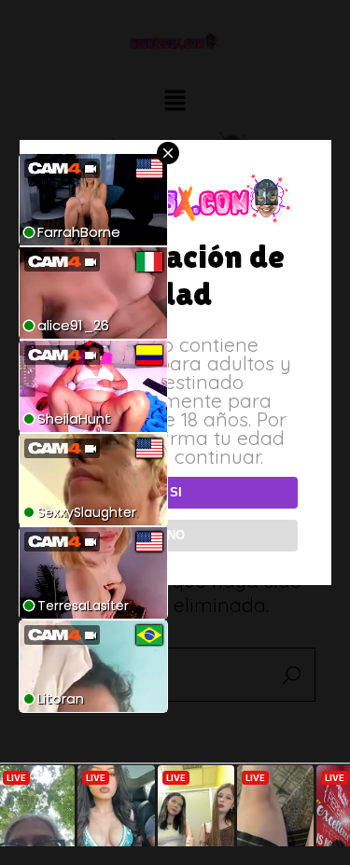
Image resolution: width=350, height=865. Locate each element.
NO (176, 535)
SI (176, 492)
